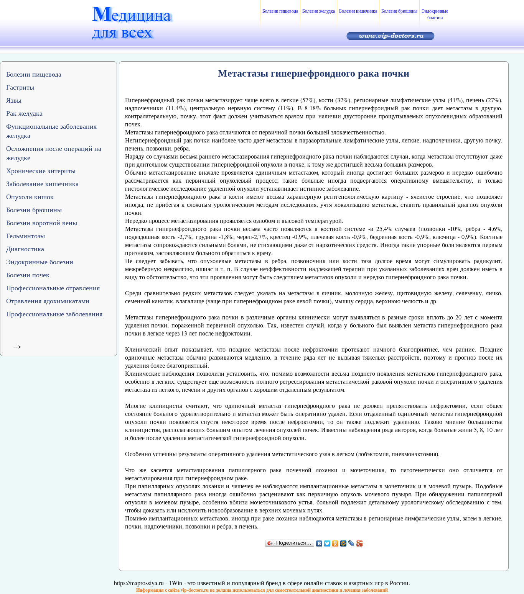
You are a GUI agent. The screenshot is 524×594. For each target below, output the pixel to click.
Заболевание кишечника (42, 183)
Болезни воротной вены (41, 222)
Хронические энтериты (41, 170)
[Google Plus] (360, 543)
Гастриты (20, 87)
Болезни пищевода (280, 11)
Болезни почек (27, 274)
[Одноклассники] (335, 543)
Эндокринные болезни (435, 14)
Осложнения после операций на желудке (53, 153)
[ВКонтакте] (319, 543)
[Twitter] (327, 543)
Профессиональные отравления (53, 287)
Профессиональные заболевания (54, 313)
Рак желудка (24, 113)
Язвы (13, 100)
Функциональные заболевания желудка (51, 130)
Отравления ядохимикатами (47, 300)
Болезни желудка (318, 11)
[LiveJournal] (352, 543)
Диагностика (25, 248)
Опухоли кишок (30, 196)
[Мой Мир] (343, 543)
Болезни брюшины (399, 11)
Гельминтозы (25, 235)
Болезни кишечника (358, 11)
